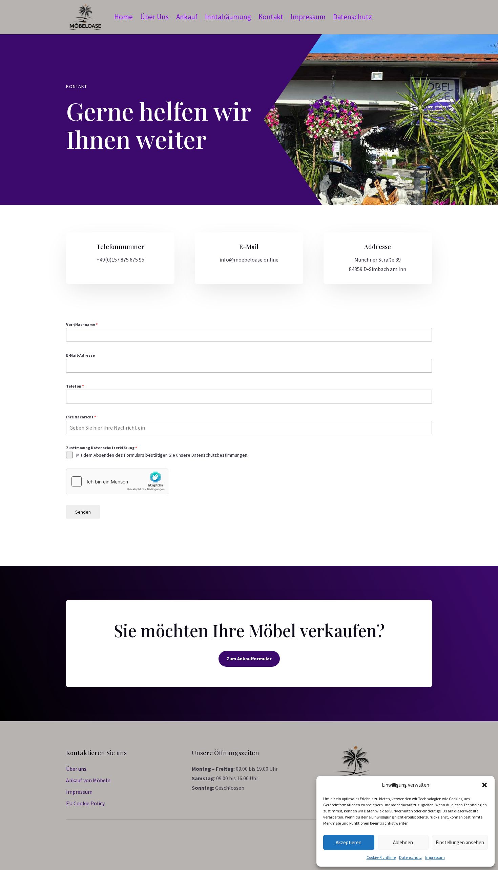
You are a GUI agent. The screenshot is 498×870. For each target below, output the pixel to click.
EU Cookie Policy (85, 803)
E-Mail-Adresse (80, 355)
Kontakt (270, 16)
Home (123, 16)
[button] (484, 785)
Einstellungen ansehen (460, 842)
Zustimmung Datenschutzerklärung (101, 447)
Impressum (435, 857)
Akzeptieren (348, 842)
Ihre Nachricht (81, 416)
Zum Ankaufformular (249, 659)
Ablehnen (403, 842)
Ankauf (187, 16)
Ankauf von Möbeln (88, 780)
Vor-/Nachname (82, 324)
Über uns (76, 768)
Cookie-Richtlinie (381, 857)
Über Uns (154, 16)
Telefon (75, 386)
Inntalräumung (228, 16)
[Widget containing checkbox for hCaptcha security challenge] (117, 481)
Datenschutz (410, 857)
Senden (83, 512)
